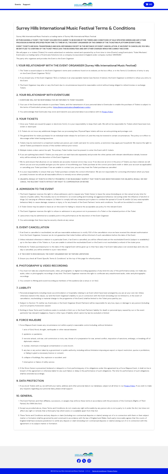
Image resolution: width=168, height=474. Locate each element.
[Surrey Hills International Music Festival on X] (84, 461)
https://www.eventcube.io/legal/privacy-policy (72, 107)
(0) (150, 4)
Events (18, 4)
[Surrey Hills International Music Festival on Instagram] (89, 461)
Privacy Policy (107, 112)
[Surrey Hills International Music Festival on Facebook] (79, 461)
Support (26, 4)
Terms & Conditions (99, 471)
